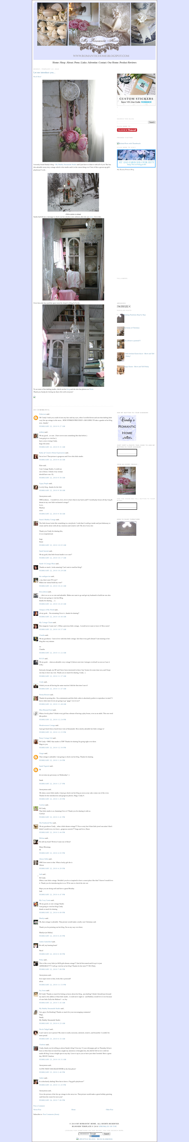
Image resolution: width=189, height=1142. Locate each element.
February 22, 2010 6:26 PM (52, 936)
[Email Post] (33, 401)
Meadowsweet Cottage (47, 725)
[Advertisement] (136, 189)
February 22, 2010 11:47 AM (52, 689)
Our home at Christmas (132, 328)
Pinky (41, 960)
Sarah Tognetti (44, 766)
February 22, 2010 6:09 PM (52, 912)
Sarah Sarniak (44, 551)
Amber (41, 1078)
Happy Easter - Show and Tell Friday (136, 366)
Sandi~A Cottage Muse (47, 564)
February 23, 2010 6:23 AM (52, 1023)
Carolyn (42, 805)
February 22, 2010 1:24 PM (52, 760)
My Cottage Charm (46, 622)
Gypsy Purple (44, 483)
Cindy (41, 682)
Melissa (42, 838)
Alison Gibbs (43, 859)
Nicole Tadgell (44, 1029)
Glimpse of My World (46, 610)
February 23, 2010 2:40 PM (52, 1072)
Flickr (91, 389)
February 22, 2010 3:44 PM (52, 832)
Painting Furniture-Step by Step (135, 315)
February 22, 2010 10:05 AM (52, 545)
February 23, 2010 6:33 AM (52, 1039)
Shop (62, 62)
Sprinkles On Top (107, 1126)
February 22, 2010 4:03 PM (52, 853)
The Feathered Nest (46, 823)
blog (68, 389)
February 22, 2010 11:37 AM (52, 676)
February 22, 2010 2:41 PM (52, 817)
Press (76, 62)
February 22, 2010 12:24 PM (52, 720)
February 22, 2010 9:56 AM (52, 478)
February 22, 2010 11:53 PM (52, 985)
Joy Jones (42, 990)
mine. (92, 217)
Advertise (92, 62)
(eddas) (42, 432)
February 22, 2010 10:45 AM (52, 604)
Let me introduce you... (44, 72)
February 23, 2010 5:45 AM (52, 1003)
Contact (102, 62)
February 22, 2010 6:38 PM (52, 954)
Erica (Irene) (43, 592)
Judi (40, 874)
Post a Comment (39, 1106)
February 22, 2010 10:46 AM (52, 617)
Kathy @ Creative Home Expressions (52, 453)
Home (56, 62)
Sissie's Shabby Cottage (47, 520)
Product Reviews (128, 62)
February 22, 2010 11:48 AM (52, 704)
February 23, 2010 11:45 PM (52, 1085)
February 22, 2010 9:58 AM (52, 490)
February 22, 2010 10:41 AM (52, 586)
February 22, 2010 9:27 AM (52, 426)
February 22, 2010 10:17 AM (52, 558)
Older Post (109, 1110)
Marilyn (42, 918)
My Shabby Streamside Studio (65, 164)
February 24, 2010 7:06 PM (52, 1100)
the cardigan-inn (45, 576)
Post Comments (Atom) (51, 1114)
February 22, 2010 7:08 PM (52, 969)
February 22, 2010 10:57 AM (52, 629)
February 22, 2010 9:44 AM (52, 460)
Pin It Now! (37, 77)
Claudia (42, 635)
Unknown (42, 414)
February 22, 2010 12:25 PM (52, 732)
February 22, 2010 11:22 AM (52, 653)
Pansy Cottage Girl (45, 738)
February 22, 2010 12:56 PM (52, 748)
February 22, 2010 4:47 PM (52, 894)
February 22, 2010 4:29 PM (52, 868)
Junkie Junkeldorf (45, 942)
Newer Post (37, 1110)
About (70, 62)
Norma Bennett (44, 695)
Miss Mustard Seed (45, 710)
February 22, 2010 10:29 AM (52, 571)
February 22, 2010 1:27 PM (52, 784)
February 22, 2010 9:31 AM (52, 447)
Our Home (113, 62)
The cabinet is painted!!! (132, 340)
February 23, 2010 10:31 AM (52, 1059)
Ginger (41, 753)
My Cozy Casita (45, 900)
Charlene (42, 1045)
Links (84, 62)
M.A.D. (41, 659)
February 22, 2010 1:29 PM (52, 799)
